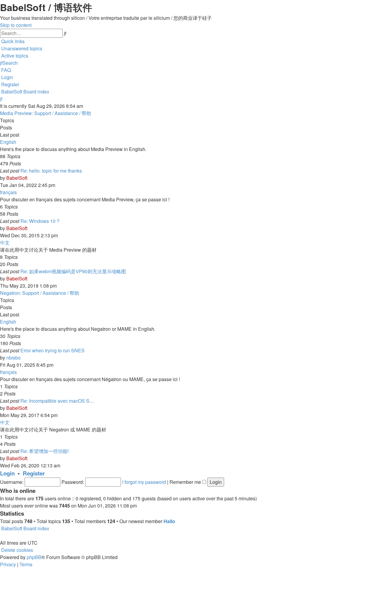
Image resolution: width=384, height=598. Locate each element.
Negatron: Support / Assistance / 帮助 (39, 292)
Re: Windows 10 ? (39, 221)
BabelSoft (16, 177)
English (8, 141)
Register (34, 473)
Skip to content (16, 25)
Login (7, 473)
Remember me (186, 481)
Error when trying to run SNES (52, 350)
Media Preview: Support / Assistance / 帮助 (45, 113)
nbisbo (13, 357)
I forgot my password (144, 481)
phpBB (34, 557)
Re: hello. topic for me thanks (51, 170)
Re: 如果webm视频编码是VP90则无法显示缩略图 (73, 271)
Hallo (169, 521)
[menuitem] (21, 48)
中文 (5, 242)
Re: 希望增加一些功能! (44, 451)
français (8, 192)
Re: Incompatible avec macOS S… (57, 400)
